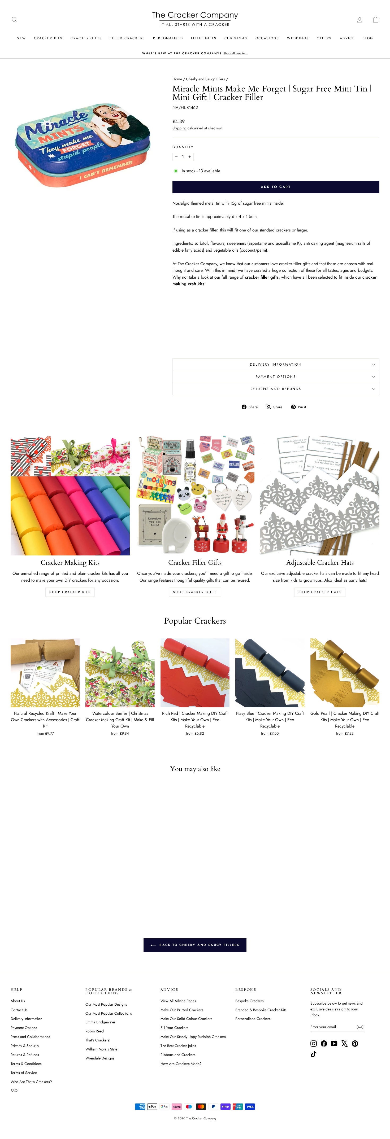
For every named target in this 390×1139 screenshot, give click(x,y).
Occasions (267, 38)
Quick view (45, 702)
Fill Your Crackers (174, 1027)
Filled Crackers (127, 38)
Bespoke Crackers (249, 1001)
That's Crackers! (97, 1040)
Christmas (236, 38)
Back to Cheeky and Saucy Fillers (199, 944)
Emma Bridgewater (100, 1022)
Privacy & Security (25, 1045)
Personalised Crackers (253, 1018)
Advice (347, 38)
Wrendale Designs (99, 1058)
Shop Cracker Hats (319, 592)
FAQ (14, 1090)
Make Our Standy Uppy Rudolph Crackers (193, 1036)
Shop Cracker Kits (70, 592)
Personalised (168, 38)
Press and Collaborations (30, 1036)
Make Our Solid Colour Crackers (186, 1018)
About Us (18, 1001)
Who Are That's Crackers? (31, 1081)
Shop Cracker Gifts (195, 592)
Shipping (179, 128)
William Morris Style (101, 1049)
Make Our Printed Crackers (182, 1010)
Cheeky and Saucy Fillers (205, 79)
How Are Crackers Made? (181, 1063)
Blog (368, 38)
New (21, 38)
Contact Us (19, 1010)
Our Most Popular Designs (106, 1004)
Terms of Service (24, 1072)
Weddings (298, 38)
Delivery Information (276, 364)
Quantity (183, 147)
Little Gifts (203, 38)
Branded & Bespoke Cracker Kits (261, 1010)
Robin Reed (94, 1031)
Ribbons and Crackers (178, 1054)
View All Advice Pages (178, 1001)
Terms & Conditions (26, 1063)
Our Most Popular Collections (108, 1013)
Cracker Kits (48, 38)
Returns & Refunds (25, 1054)
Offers (324, 38)
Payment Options (276, 376)
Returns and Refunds (275, 388)
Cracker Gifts (86, 38)
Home (177, 79)
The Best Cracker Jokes (178, 1045)
